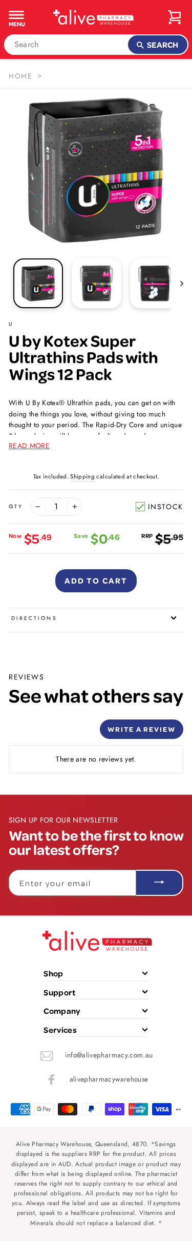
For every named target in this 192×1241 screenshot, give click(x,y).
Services (60, 1029)
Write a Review (142, 729)
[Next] (176, 283)
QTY (16, 506)
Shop (53, 973)
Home (20, 76)
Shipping (82, 476)
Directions (34, 618)
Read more (29, 446)
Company (62, 1010)
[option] (96, 170)
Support (59, 992)
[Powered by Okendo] (34, 733)
